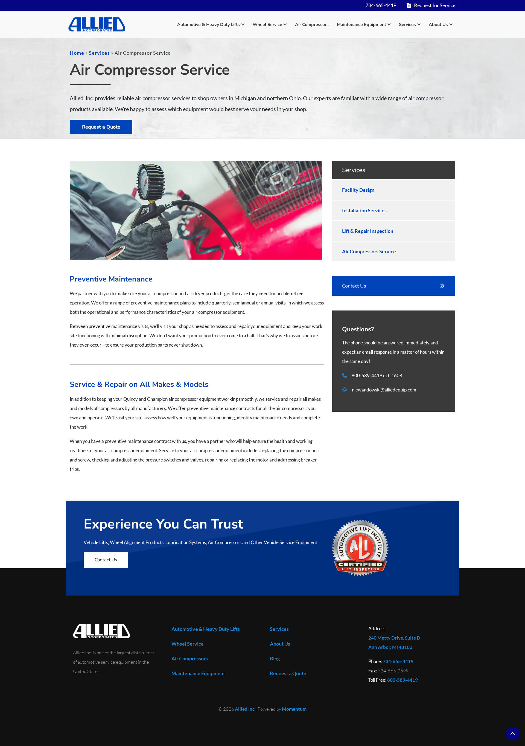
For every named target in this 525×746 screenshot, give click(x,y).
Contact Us (354, 286)
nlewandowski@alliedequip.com (384, 390)
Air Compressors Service (369, 251)
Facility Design (358, 190)
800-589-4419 (367, 375)
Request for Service (434, 5)
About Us (438, 24)
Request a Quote (101, 127)
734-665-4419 (381, 5)
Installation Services (364, 210)
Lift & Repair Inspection (367, 231)
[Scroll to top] (513, 734)
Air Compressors (312, 25)
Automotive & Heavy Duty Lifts (208, 24)
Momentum (294, 709)
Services (407, 24)
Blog (275, 658)
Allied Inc (245, 709)
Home (77, 53)
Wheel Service (267, 24)
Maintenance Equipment (361, 24)
